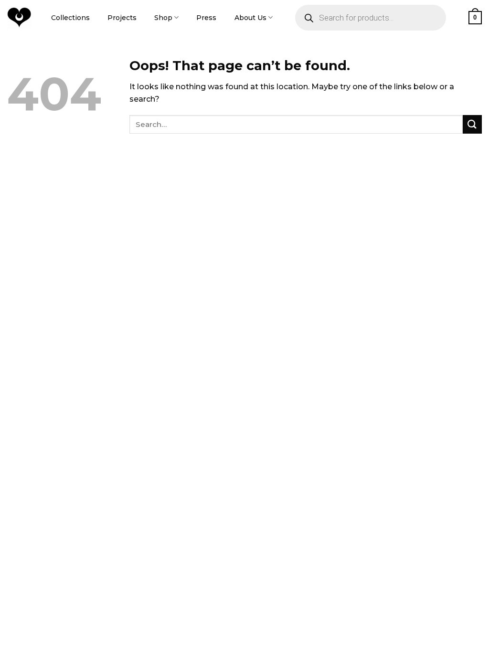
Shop (163, 17)
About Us (250, 17)
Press (206, 17)
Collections (70, 17)
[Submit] (472, 124)
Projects (122, 17)
